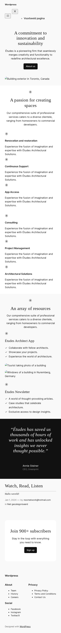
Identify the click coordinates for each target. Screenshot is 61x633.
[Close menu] (15, 11)
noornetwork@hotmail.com (37, 500)
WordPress (25, 626)
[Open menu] (8, 15)
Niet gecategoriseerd (17, 504)
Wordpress (10, 4)
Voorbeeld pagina (34, 18)
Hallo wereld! (12, 494)
